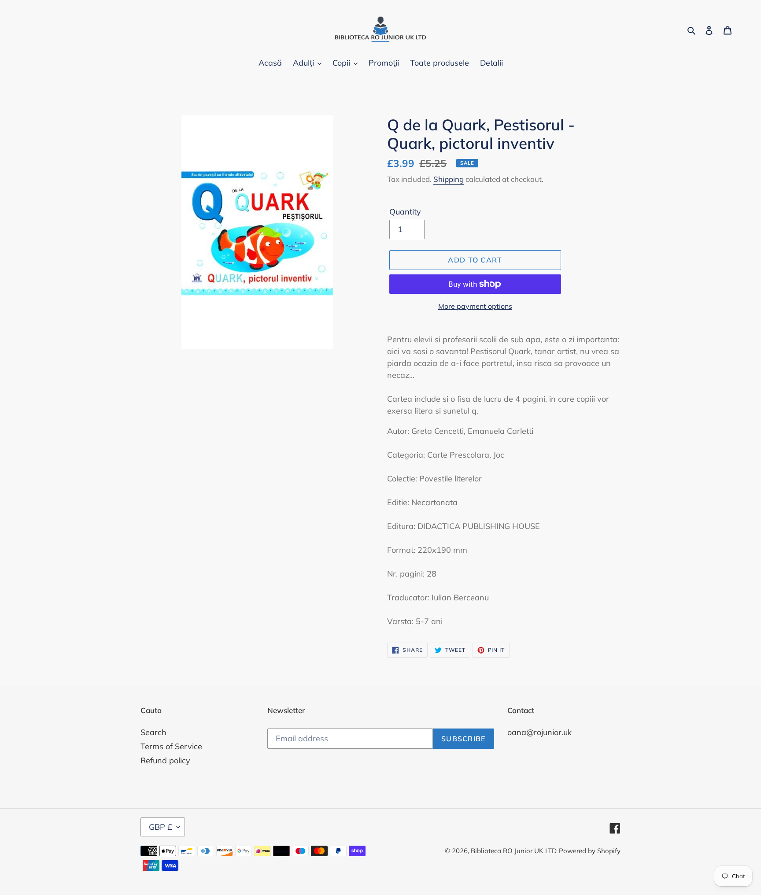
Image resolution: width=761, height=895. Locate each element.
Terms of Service (171, 746)
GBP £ (160, 827)
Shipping (448, 179)
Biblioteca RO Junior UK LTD (514, 851)
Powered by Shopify (590, 851)
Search (153, 732)
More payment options (475, 306)
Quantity (405, 212)
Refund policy (165, 760)
